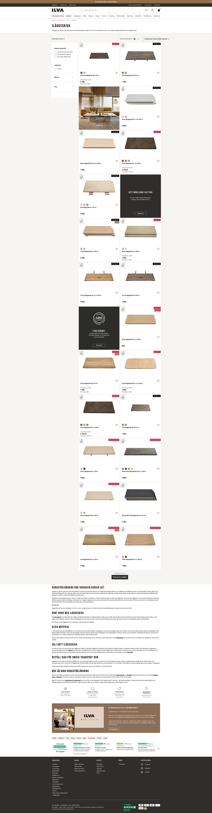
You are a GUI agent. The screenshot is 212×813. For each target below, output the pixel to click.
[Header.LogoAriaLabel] (58, 10)
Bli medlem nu (114, 729)
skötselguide (119, 638)
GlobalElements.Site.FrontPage (58, 20)
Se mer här (99, 345)
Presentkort (157, 5)
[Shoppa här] (140, 196)
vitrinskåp (59, 677)
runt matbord (57, 617)
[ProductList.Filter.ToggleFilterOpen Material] (73, 77)
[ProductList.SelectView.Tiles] (138, 39)
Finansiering (72, 5)
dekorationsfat (120, 675)
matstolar (155, 675)
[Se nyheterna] (99, 108)
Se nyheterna (99, 125)
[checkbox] (64, 52)
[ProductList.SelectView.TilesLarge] (134, 39)
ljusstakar (129, 675)
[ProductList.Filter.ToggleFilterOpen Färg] (73, 86)
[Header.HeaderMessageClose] (210, 2)
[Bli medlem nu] (79, 718)
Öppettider (55, 5)
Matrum (68, 20)
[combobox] (151, 39)
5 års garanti (148, 5)
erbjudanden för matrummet (73, 680)
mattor (53, 677)
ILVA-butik (130, 652)
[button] (117, 73)
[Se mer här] (99, 328)
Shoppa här (140, 213)
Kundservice (63, 5)
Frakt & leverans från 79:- (135, 5)
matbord (70, 650)
